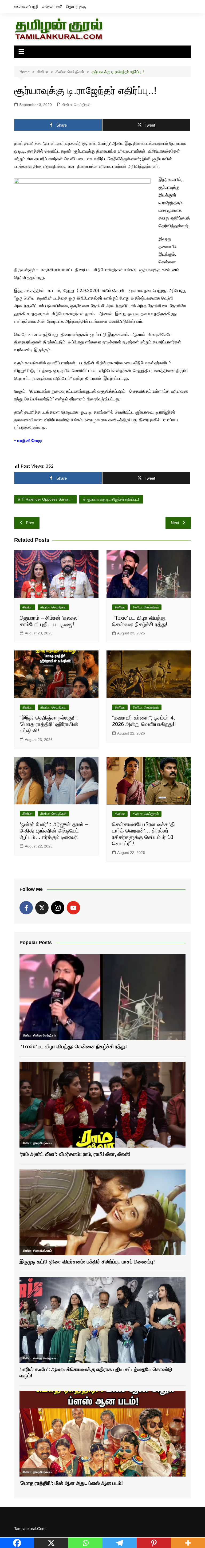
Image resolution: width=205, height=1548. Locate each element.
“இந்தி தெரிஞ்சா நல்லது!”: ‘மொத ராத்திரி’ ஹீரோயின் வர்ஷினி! (50, 724)
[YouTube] (73, 907)
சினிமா (27, 607)
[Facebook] (26, 907)
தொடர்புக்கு (76, 6)
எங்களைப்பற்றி (26, 6)
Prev (30, 522)
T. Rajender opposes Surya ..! (47, 499)
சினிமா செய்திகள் (76, 105)
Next (175, 522)
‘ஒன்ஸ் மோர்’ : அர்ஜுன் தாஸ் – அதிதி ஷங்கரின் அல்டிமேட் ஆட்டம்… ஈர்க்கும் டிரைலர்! (54, 830)
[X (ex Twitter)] (42, 907)
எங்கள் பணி (52, 6)
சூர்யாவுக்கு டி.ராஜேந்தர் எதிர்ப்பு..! (113, 499)
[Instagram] (57, 907)
